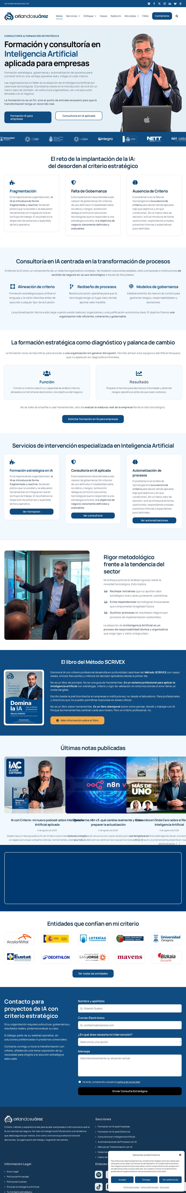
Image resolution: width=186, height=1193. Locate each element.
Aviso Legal (164, 1187)
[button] (180, 1154)
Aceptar (122, 1179)
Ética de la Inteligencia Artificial (23, 1186)
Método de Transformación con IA (115, 1146)
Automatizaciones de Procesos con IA (117, 1141)
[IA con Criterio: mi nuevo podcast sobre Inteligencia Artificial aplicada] (47, 785)
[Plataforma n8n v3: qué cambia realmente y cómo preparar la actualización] (108, 785)
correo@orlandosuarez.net (16, 3)
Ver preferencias (170, 1179)
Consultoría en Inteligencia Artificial (116, 1136)
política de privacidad (128, 1082)
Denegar (146, 1179)
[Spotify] (99, 1174)
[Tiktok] (99, 1187)
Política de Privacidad (149, 1187)
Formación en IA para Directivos (114, 1131)
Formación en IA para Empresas (114, 1126)
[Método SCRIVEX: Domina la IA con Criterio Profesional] (23, 673)
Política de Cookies (131, 1187)
